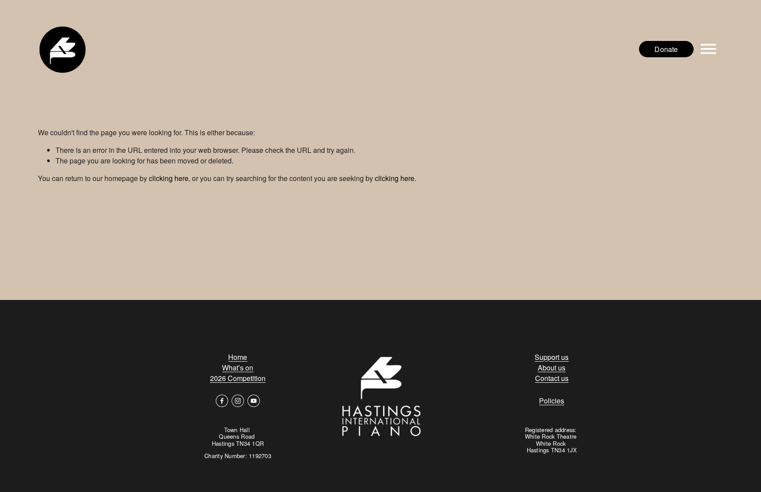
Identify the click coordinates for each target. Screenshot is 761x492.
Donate (666, 49)
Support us (552, 357)
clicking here (168, 178)
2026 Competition (238, 378)
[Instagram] (238, 401)
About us (551, 368)
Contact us (552, 378)
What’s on (237, 368)
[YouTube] (254, 401)
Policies (551, 401)
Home (237, 357)
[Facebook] (222, 401)
